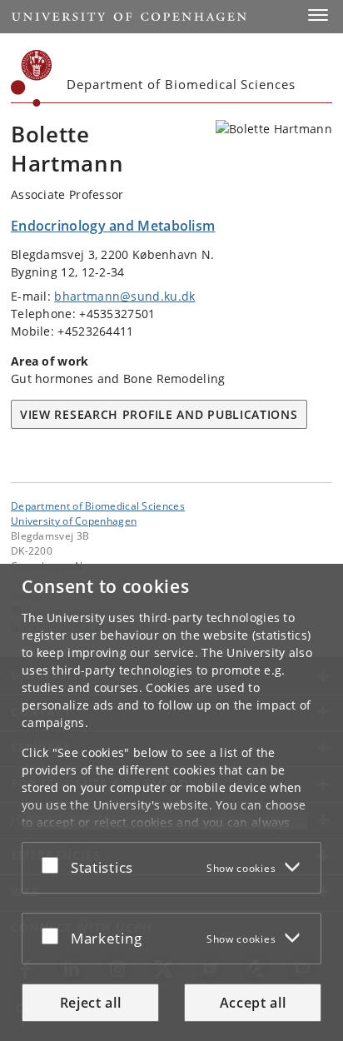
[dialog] (171, 802)
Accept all (253, 1003)
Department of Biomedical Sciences (98, 505)
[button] (318, 15)
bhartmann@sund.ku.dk (124, 296)
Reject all (91, 1003)
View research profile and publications (159, 414)
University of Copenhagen (74, 520)
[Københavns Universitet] (31, 78)
